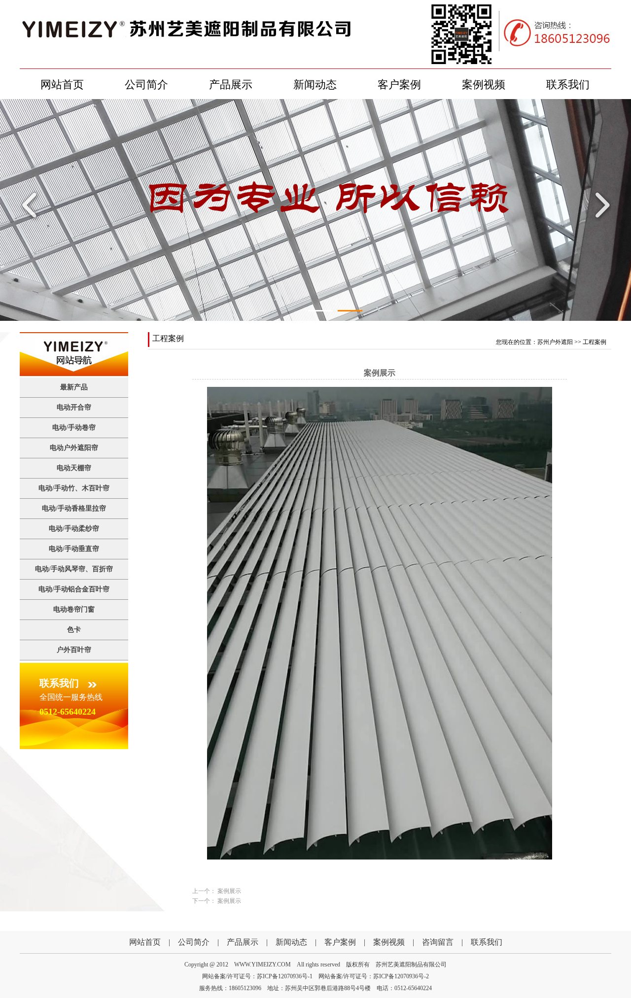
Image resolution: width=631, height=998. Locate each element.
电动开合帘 (74, 407)
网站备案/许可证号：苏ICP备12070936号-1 (257, 976)
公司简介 (146, 84)
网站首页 (62, 84)
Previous (32, 205)
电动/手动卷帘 (74, 427)
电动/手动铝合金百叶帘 (73, 589)
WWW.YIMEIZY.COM (262, 964)
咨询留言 (438, 942)
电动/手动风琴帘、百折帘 (74, 569)
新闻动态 (315, 84)
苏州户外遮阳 (555, 342)
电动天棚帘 (74, 468)
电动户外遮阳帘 (74, 447)
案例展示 (229, 891)
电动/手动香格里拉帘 (74, 508)
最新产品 (74, 387)
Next (599, 205)
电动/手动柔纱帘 (74, 528)
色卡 (74, 629)
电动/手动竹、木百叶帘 (73, 488)
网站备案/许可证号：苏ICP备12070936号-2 (373, 976)
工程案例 (594, 342)
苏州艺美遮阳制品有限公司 (411, 964)
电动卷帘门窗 (74, 609)
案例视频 (483, 84)
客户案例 (399, 84)
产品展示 (230, 84)
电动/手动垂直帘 (74, 548)
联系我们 (568, 84)
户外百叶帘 (74, 650)
